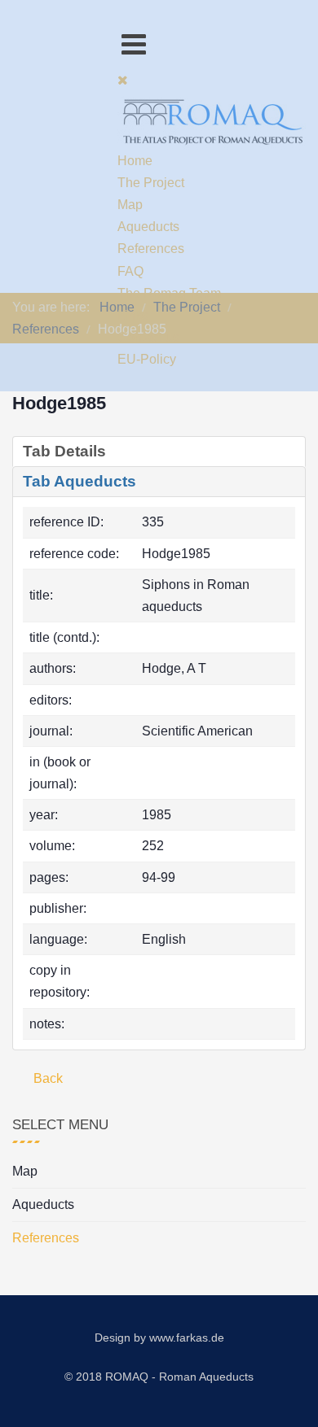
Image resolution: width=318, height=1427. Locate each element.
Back (46, 1078)
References (45, 1238)
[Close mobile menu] (122, 80)
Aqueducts (43, 1204)
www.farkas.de (186, 1337)
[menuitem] (134, 161)
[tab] (159, 451)
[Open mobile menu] (133, 44)
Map (25, 1171)
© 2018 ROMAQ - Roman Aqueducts (159, 1376)
